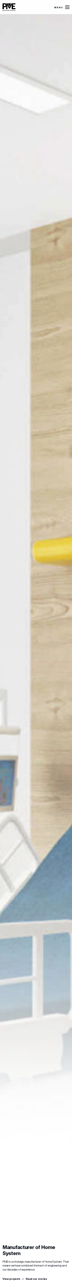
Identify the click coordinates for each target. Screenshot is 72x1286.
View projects (11, 1279)
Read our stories (36, 1279)
